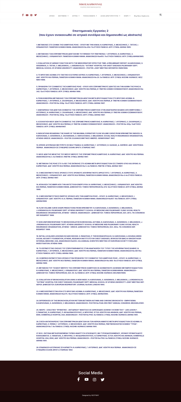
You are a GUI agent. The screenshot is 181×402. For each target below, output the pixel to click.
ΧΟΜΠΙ (126, 16)
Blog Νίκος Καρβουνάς (141, 16)
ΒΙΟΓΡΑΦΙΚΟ (62, 16)
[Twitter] (35, 15)
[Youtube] (27, 15)
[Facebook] (22, 15)
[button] (160, 14)
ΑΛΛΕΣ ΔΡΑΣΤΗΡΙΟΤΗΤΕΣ (109, 16)
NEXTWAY (95, 395)
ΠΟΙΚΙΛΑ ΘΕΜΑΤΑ (89, 16)
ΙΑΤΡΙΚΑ (75, 16)
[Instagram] (31, 15)
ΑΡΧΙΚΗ (51, 16)
